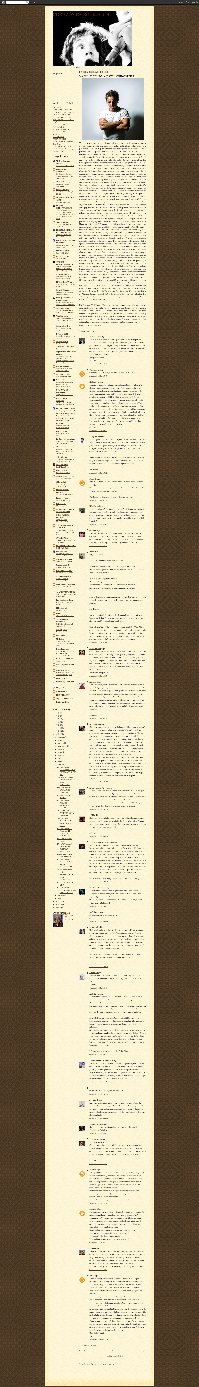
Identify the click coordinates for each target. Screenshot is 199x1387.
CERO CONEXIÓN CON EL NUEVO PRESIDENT (65, 404)
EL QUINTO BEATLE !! (64, 394)
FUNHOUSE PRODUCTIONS (63, 112)
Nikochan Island (62, 316)
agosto (60, 749)
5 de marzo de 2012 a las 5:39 (98, 500)
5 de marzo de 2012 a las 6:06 (98, 525)
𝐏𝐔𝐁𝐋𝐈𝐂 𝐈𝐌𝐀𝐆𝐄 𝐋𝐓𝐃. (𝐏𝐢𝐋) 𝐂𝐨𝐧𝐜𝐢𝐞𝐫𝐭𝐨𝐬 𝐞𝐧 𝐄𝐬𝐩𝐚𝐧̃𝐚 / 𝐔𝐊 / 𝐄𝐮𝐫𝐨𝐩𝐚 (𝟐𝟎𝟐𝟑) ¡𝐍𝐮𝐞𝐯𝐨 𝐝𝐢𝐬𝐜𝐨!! (64, 267)
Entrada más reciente (88, 1350)
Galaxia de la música (64, 380)
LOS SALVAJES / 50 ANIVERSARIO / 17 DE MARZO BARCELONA (65, 847)
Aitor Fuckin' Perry (98, 787)
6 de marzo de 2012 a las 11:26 (98, 1094)
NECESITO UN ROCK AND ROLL (65, 526)
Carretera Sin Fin (62, 670)
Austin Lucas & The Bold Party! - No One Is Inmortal (65, 303)
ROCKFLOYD (61, 431)
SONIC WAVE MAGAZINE (63, 141)
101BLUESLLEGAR (64, 570)
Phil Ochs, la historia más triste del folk (64, 625)
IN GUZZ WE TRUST (64, 659)
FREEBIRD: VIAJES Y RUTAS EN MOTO (65, 231)
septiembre (62, 746)
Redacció (93, 381)
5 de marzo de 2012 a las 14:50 (98, 967)
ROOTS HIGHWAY (60, 131)
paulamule (94, 927)
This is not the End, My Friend (64, 329)
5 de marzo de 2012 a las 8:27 (98, 676)
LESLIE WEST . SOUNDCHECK (62, 485)
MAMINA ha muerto (63, 473)
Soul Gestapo (57, 144)
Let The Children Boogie (64, 494)
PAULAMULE (61, 470)
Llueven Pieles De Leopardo (62, 490)
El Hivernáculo (61, 608)
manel (71, 915)
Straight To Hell (62, 341)
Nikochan (93, 505)
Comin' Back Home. (63, 467)
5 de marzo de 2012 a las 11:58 (98, 809)
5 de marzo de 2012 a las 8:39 (98, 718)
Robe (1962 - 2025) (62, 253)
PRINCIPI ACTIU (63, 695)
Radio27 (59, 613)
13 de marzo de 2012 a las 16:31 (99, 1339)
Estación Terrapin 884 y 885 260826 (65, 193)
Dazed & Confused (63, 366)
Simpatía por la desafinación (62, 620)
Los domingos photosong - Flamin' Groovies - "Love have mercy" (64, 176)
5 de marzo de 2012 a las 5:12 (98, 431)
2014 (58, 728)
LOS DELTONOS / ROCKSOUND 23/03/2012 (64, 789)
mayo (60, 758)
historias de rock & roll (65, 476)
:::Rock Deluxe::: (62, 274)
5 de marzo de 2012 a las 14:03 (98, 882)
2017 (58, 719)
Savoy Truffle (95, 436)
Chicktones (57, 107)
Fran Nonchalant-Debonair (101, 1060)
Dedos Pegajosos (62, 649)
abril (59, 761)
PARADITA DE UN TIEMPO (63, 434)
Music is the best (62, 222)
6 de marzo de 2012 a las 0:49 (98, 988)
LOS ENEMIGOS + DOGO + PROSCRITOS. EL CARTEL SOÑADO (65, 653)
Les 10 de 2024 (61, 258)
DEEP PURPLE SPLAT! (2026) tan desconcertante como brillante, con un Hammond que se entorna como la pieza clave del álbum (64, 213)
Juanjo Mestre (95, 1124)
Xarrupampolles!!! (63, 565)
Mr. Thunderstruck (97, 887)
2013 (58, 731)
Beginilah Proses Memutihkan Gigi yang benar (66, 521)
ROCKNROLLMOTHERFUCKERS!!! (65, 241)
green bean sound (62, 308)
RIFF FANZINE (58, 127)
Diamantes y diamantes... (64, 478)
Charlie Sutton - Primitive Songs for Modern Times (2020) (65, 320)
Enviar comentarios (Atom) (102, 1364)
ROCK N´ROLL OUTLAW (101, 842)
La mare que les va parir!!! (65, 567)
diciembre (61, 737)
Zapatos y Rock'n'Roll (64, 698)
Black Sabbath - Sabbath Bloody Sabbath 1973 (64, 293)
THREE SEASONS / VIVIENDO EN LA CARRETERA (65, 813)
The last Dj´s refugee (64, 182)
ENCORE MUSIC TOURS (62, 110)
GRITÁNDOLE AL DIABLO (64, 796)
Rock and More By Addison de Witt (63, 170)
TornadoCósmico (62, 290)
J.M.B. (92, 815)
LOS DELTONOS (59, 124)
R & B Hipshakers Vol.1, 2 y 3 (65, 587)
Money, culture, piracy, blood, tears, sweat (64, 426)
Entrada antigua (139, 1350)
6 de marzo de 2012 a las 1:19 (98, 1055)
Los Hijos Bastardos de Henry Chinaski (64, 299)
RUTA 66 (56, 134)
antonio (92, 1169)
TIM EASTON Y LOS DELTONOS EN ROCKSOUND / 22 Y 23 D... (66, 822)
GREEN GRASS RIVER (65, 509)
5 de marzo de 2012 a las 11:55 (98, 782)
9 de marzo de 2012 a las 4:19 (98, 1203)
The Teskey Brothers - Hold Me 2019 (65, 337)
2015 (58, 725)
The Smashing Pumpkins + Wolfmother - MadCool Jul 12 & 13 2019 (65, 346)
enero (60, 898)
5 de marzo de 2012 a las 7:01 (98, 643)
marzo (60, 764)
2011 (58, 901)
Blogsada (59, 206)
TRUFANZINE (58, 151)
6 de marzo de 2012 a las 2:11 (98, 1082)
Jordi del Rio (95, 648)
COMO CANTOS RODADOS (62, 391)
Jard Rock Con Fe (62, 632)
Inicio (114, 1350)
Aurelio (92, 681)
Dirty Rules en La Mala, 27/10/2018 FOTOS (64, 369)
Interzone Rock (62, 498)
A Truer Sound (61, 457)
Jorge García (95, 336)
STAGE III (60, 262)
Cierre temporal (61, 506)
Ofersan (92, 530)
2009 (58, 907)
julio (59, 752)
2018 (58, 716)
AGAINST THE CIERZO (65, 592)
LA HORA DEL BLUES (61, 115)
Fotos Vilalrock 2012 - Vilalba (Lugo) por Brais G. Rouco (65, 643)
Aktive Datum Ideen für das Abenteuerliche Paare (65, 460)
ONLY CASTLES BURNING (62, 516)
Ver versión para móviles (112, 1355)
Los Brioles (57, 122)
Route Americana (62, 702)
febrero (60, 895)
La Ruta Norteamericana (65, 439)
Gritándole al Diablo (64, 559)
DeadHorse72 (61, 635)
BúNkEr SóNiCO (62, 251)
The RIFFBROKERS (63, 511)
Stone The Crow (62, 464)
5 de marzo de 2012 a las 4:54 (98, 364)
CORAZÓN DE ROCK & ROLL (83, 14)
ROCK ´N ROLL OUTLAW (62, 399)
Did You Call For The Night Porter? (65, 285)
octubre (60, 743)
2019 (58, 713)
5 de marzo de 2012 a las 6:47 (98, 546)
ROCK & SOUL (62, 334)
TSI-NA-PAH (61, 482)
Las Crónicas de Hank (64, 600)
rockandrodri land (63, 374)
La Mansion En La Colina (66, 545)
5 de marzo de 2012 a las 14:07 (98, 906)
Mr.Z (91, 1275)
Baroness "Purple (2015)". (65, 500)
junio (60, 755)
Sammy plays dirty (63, 326)
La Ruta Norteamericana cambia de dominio (64, 442)
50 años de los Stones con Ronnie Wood (64, 246)
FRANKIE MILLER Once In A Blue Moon (66, 595)
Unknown (93, 369)
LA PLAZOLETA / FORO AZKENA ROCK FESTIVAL (63, 118)
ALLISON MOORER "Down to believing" (66, 541)
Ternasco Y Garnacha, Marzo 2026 (63, 236)
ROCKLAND (61, 503)
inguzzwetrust (60, 661)
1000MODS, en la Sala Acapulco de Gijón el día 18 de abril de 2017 (65, 451)
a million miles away (63, 576)
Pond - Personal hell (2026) (65, 166)
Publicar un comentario (89, 1345)
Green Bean (94, 724)
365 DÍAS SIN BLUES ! (64, 573)
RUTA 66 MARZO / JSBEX (64, 839)
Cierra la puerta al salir (65, 664)
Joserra (92, 1099)
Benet (91, 478)
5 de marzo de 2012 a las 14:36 (98, 921)
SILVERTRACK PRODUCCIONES (59, 137)
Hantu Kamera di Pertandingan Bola (62, 580)
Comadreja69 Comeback (65, 584)
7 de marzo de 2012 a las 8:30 (98, 1164)
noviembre (62, 740)
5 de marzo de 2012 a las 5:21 (98, 473)
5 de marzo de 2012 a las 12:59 (98, 837)
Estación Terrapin (62, 189)
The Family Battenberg (64, 202)
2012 (58, 734)
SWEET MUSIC (62, 538)
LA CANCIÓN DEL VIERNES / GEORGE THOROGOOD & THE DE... (66, 771)
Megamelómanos (62, 688)
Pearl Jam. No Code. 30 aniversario (64, 185)
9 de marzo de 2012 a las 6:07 (98, 1270)
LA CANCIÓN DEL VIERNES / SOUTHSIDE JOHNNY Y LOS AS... (66, 804)
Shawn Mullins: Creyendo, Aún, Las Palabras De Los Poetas (65, 532)
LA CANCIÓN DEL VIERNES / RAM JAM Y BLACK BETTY (66, 890)
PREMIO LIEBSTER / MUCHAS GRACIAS (66, 855)
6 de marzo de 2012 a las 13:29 (98, 1118)
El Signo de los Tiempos (65, 282)
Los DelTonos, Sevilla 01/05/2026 (63, 225)
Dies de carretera (62, 256)
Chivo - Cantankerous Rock (65, 616)
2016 (58, 722)
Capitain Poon (61, 691)
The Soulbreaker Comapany (63, 149)
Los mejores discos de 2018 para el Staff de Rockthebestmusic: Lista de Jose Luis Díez (65, 359)
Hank (91, 551)
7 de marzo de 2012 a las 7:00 (98, 1134)
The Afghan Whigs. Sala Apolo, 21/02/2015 (64, 555)
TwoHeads (94, 972)
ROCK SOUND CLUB (61, 129)
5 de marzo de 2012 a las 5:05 (98, 376)
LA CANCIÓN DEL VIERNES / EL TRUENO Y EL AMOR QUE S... (64, 832)
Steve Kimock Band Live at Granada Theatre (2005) (65, 673)
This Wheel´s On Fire (63, 376)
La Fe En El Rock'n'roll (64, 561)
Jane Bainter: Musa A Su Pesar (64, 603)
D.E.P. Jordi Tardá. (62, 548)
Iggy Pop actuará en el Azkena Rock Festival (63, 277)
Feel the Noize (61, 551)
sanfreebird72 (61, 678)
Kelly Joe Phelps (61, 610)
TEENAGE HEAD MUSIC (62, 146)
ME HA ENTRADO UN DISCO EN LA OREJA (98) (65, 311)
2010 (58, 904)
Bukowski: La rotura (63, 667)
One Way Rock (61, 629)
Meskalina (60, 639)
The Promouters (62, 447)
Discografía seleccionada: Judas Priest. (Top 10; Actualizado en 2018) (65, 384)
